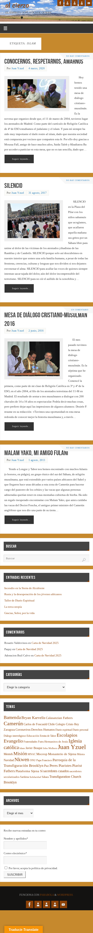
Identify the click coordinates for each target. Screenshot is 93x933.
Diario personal (80, 729)
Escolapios (67, 735)
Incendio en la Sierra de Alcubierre (24, 588)
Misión (20, 753)
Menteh (8, 754)
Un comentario (79, 310)
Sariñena (24, 777)
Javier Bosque (34, 748)
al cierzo (17, 5)
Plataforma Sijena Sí (29, 771)
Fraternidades (30, 741)
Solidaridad (35, 777)
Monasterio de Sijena (62, 754)
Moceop (41, 754)
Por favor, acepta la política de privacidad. (33, 868)
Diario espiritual (63, 729)
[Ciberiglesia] (82, 3)
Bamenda (12, 717)
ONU (33, 760)
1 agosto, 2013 (37, 460)
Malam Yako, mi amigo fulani (36, 452)
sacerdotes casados (56, 771)
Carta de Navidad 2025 (45, 643)
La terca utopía (13, 606)
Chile (51, 724)
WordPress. (65, 894)
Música (81, 754)
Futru (41, 741)
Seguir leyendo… (21, 159)
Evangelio (13, 741)
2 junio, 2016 (36, 330)
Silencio (13, 185)
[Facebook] (60, 3)
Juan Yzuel (17, 68)
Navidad (9, 760)
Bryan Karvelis (33, 717)
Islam (22, 748)
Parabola (47, 894)
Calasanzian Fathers (59, 718)
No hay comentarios (78, 56)
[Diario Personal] (67, 3)
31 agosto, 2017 (38, 192)
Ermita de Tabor (48, 736)
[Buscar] (84, 560)
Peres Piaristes (61, 766)
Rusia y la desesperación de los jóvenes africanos (33, 594)
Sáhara (45, 777)
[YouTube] (89, 3)
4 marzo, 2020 (37, 68)
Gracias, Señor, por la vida (19, 613)
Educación (33, 735)
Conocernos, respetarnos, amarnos (43, 61)
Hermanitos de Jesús (56, 741)
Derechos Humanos (43, 729)
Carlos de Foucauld (35, 724)
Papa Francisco (44, 760)
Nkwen (21, 759)
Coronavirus (23, 729)
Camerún (13, 723)
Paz (46, 765)
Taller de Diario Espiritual (19, 600)
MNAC (32, 754)
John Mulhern (50, 748)
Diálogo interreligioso (15, 736)
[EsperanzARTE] (75, 3)
